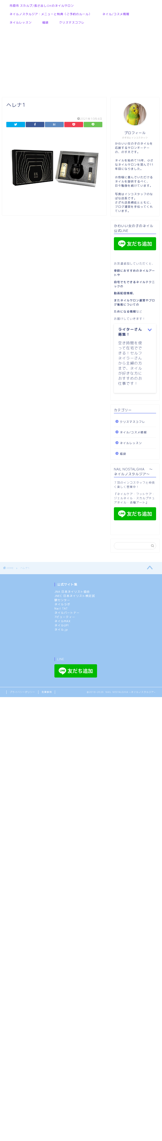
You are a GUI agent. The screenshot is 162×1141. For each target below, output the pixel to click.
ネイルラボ (62, 604)
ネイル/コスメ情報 (115, 14)
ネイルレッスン (20, 22)
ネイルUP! (61, 625)
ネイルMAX (62, 621)
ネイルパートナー (67, 613)
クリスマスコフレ (71, 22)
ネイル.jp (61, 629)
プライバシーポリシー (22, 692)
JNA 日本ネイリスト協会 (72, 592)
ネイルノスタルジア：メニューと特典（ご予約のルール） (50, 14)
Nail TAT (61, 608)
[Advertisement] (79, 59)
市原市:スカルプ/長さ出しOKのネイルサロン (41, 6)
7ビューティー (64, 617)
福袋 (45, 22)
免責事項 (47, 692)
